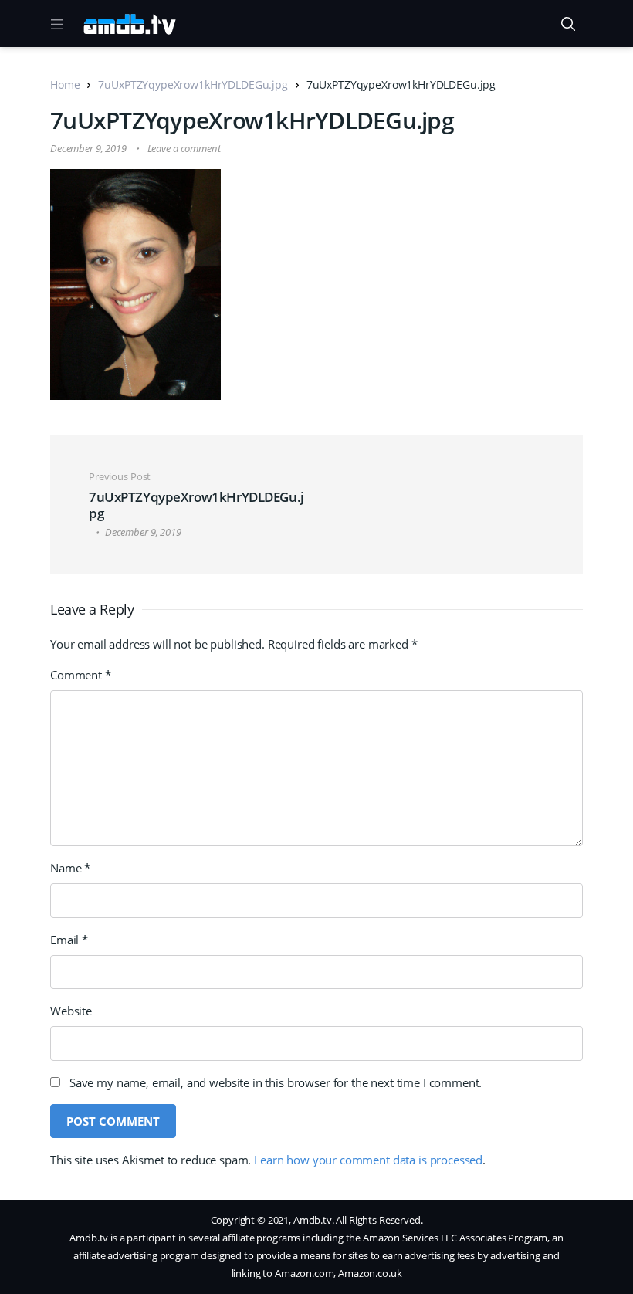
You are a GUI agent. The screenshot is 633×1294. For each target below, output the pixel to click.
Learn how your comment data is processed (368, 1159)
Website (71, 1010)
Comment (80, 675)
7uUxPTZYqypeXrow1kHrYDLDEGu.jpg (192, 84)
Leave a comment (184, 148)
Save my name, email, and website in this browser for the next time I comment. (275, 1082)
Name (70, 868)
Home (65, 84)
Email (69, 939)
